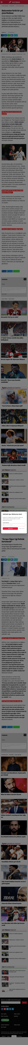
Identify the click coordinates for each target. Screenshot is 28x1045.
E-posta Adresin (6, 522)
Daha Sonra (21, 528)
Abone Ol (10, 528)
